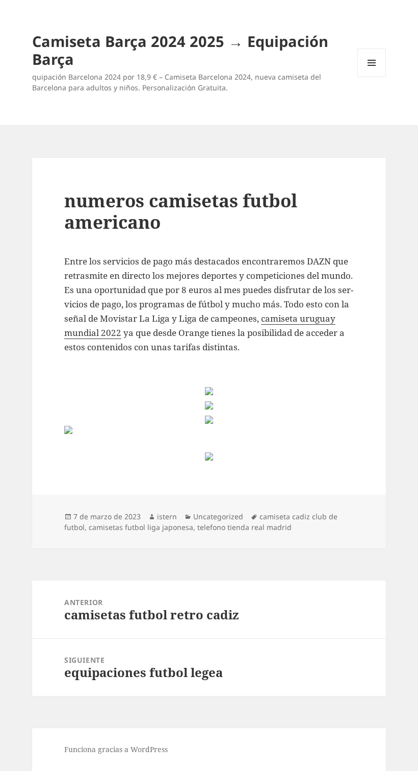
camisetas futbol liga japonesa (141, 527)
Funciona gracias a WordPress (116, 749)
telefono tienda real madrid (244, 527)
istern (167, 516)
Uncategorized (218, 516)
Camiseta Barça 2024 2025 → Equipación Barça (180, 50)
